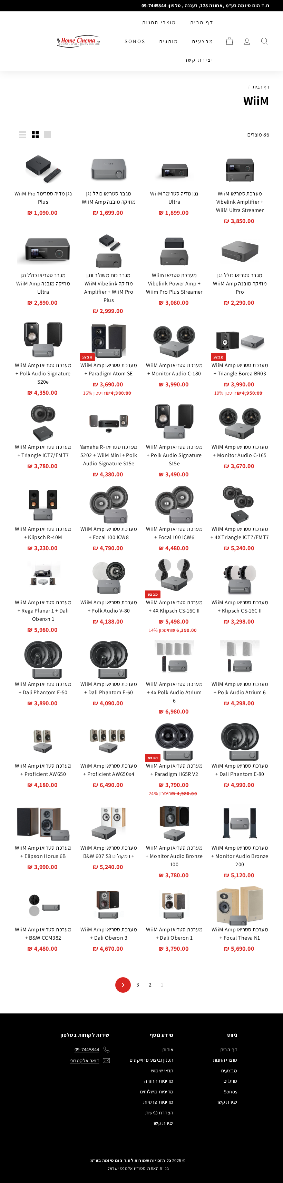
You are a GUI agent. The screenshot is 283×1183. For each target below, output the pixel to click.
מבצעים (203, 41)
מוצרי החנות (159, 22)
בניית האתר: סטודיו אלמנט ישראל (138, 1168)
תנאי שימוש (162, 1070)
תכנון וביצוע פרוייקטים (152, 1059)
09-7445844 (154, 5)
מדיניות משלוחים (157, 1091)
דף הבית (202, 22)
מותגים (168, 41)
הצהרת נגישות (159, 1112)
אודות (168, 1049)
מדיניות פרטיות (158, 1102)
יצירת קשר (199, 60)
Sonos (135, 41)
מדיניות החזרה (158, 1081)
